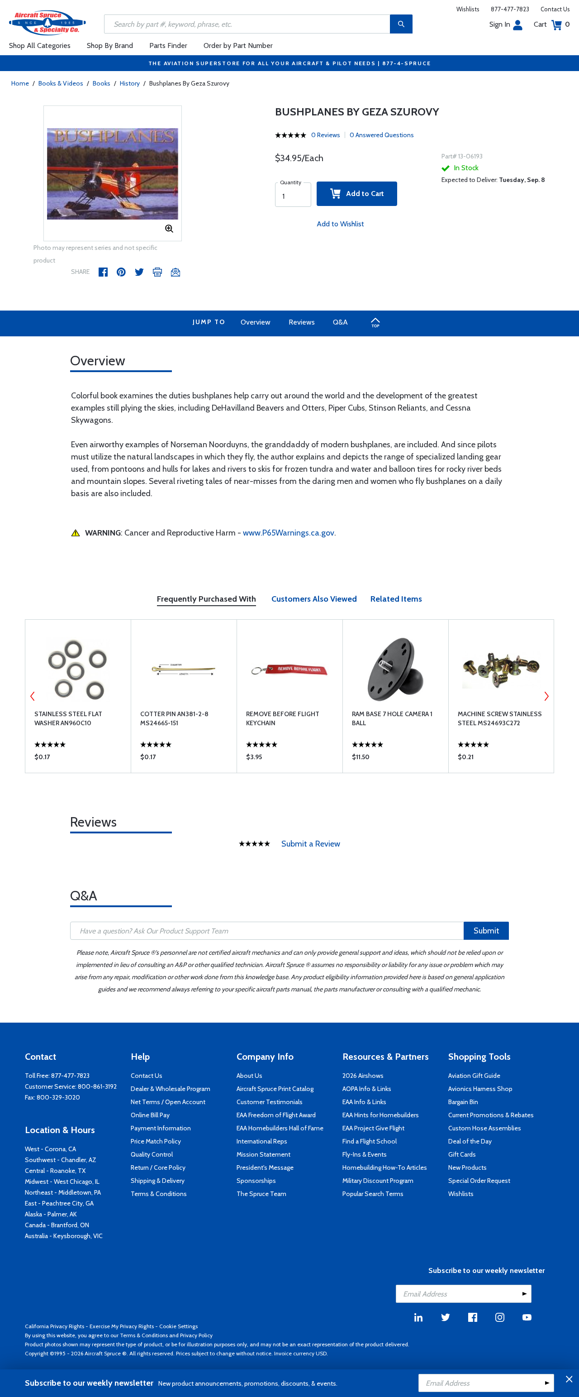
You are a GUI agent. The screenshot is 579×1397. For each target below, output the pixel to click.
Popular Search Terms (372, 1194)
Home (20, 83)
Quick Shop (78, 759)
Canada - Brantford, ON (57, 1225)
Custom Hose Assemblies (484, 1128)
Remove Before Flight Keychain (282, 718)
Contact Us (555, 9)
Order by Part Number (238, 45)
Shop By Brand (110, 45)
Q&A (340, 322)
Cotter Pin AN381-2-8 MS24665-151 (174, 718)
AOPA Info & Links (366, 1089)
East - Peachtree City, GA (59, 1203)
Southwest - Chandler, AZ (60, 1160)
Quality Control (152, 1154)
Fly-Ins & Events (364, 1154)
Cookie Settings (178, 1326)
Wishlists (467, 9)
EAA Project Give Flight (373, 1128)
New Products (467, 1167)
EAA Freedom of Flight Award (276, 1115)
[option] (113, 174)
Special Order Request (479, 1181)
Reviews (302, 322)
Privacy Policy (196, 1335)
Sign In (499, 24)
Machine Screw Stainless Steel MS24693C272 (500, 718)
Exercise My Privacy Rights (122, 1326)
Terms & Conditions (159, 1194)
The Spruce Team (261, 1194)
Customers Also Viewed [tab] (314, 599)
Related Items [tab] (396, 599)
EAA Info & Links (364, 1102)
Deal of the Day (470, 1141)
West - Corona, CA (50, 1149)
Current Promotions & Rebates (491, 1115)
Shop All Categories (40, 45)
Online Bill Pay (150, 1115)
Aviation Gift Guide (474, 1076)
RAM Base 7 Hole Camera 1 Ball (392, 718)
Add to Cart (362, 193)
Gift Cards (462, 1154)
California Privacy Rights (54, 1326)
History (130, 83)
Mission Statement (263, 1154)
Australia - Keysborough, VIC (64, 1236)
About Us (249, 1076)
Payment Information (161, 1128)
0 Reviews (325, 135)
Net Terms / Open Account (168, 1102)
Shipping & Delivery (158, 1181)
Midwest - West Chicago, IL (62, 1181)
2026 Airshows (363, 1076)
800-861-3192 (97, 1086)
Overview (256, 322)
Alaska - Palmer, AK (51, 1214)
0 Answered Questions (382, 135)
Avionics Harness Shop (480, 1089)
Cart (552, 24)
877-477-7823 (510, 9)
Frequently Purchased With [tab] (206, 599)
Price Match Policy (156, 1141)
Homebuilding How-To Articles (384, 1167)
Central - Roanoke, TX (55, 1171)
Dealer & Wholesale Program (170, 1089)
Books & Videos (60, 83)
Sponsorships (256, 1181)
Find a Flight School (369, 1141)
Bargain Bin (463, 1102)
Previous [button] (32, 696)
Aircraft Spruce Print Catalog (275, 1089)
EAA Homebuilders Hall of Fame (280, 1128)
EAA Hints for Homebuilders (380, 1115)
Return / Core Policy (158, 1167)
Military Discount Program (377, 1181)
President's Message (265, 1167)
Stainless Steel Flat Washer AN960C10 (68, 718)
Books (101, 83)
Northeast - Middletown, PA (63, 1192)
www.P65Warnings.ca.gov (288, 532)
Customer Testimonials (270, 1102)
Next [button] (546, 696)
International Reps (262, 1141)
